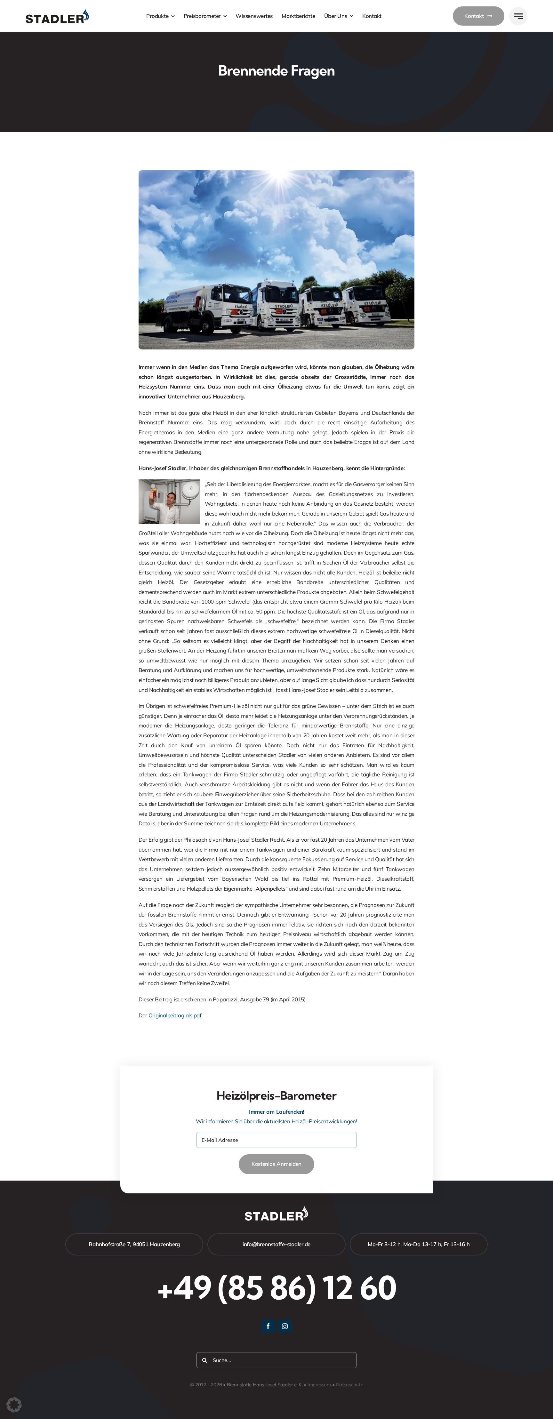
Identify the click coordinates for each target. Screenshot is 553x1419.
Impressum (319, 1385)
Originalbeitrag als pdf (175, 1015)
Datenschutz (349, 1385)
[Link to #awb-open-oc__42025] (518, 16)
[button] (14, 1405)
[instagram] (285, 1326)
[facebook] (268, 1326)
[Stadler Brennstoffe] (57, 11)
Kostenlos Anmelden (276, 1163)
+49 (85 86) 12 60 (276, 1287)
